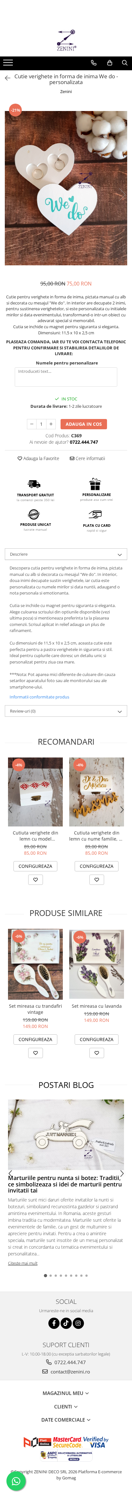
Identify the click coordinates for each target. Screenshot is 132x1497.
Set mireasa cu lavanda (97, 1006)
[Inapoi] (5, 78)
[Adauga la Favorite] (35, 880)
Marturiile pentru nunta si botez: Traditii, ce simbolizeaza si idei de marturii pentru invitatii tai (65, 1184)
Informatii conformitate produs (39, 697)
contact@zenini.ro (69, 1371)
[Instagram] (78, 1323)
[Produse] (8, 64)
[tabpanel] (66, 188)
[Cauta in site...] (125, 62)
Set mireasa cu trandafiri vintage (35, 1009)
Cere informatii (89, 458)
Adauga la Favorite (40, 458)
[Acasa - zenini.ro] (66, 40)
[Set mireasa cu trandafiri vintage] (35, 964)
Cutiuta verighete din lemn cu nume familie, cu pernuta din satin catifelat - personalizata (96, 836)
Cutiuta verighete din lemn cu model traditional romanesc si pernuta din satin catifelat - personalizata (35, 836)
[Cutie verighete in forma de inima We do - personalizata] (66, 188)
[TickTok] (66, 1323)
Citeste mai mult (22, 1263)
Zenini (66, 91)
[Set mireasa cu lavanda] (96, 964)
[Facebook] (54, 1323)
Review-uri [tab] (23, 711)
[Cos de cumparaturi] (110, 62)
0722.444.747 (69, 1362)
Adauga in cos (84, 424)
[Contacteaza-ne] (94, 62)
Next (122, 194)
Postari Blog (66, 1084)
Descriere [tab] (19, 554)
